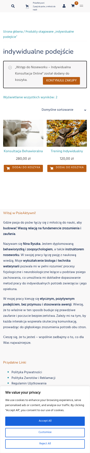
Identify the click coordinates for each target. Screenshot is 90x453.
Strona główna (13, 32)
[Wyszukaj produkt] (13, 6)
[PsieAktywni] (27, 6)
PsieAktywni (38, 2)
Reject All (45, 444)
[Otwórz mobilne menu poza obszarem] (81, 6)
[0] (73, 6)
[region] (45, 419)
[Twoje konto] (64, 6)
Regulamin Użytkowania (29, 384)
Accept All (45, 421)
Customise (45, 432)
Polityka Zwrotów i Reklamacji (33, 378)
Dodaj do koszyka (26, 167)
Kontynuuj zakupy (61, 81)
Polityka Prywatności (27, 372)
